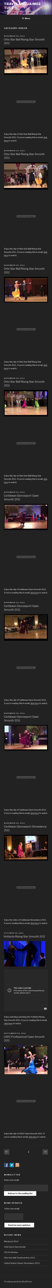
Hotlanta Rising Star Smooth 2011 (24, 936)
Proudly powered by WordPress (18, 1281)
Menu (27, 18)
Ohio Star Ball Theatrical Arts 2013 (19, 1258)
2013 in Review (11, 1252)
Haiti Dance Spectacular (15, 1247)
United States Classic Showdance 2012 (22, 1263)
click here (34, 593)
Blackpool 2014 (11, 1241)
